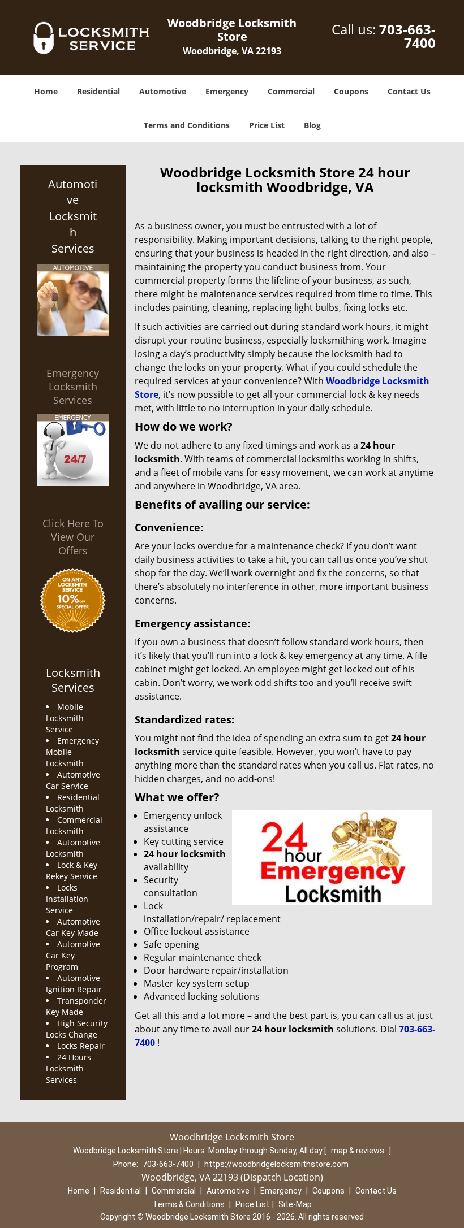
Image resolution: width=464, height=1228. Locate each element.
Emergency (226, 91)
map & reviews (358, 1150)
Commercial (291, 91)
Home (46, 91)
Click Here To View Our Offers (73, 537)
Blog (312, 125)
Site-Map (295, 1204)
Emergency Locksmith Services (72, 386)
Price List (267, 125)
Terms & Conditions (189, 1204)
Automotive (162, 91)
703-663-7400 (407, 36)
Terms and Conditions (187, 125)
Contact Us (409, 91)
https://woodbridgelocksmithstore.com (276, 1164)
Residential (98, 91)
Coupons (351, 91)
